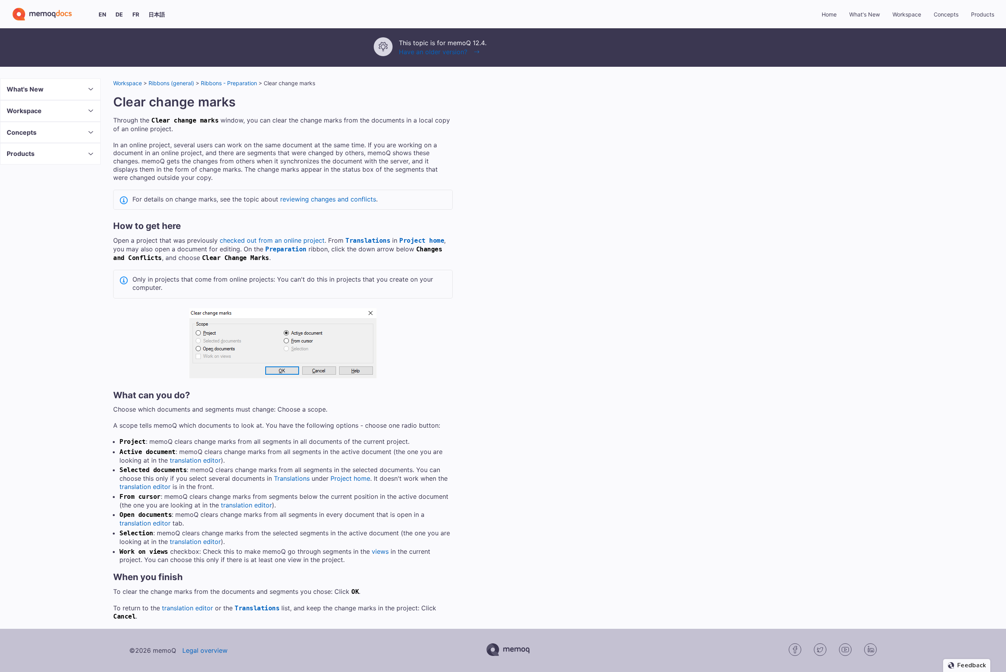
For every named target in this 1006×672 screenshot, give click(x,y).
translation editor (195, 460)
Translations (367, 240)
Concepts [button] (946, 14)
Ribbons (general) (171, 83)
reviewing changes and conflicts (328, 199)
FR (135, 14)
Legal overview (205, 650)
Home (829, 14)
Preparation (286, 249)
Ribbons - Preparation (229, 83)
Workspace (127, 83)
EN (102, 14)
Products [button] (982, 14)
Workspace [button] (906, 14)
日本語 (157, 14)
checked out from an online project (272, 240)
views (380, 551)
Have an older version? (433, 52)
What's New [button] (864, 14)
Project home (421, 240)
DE (119, 14)
